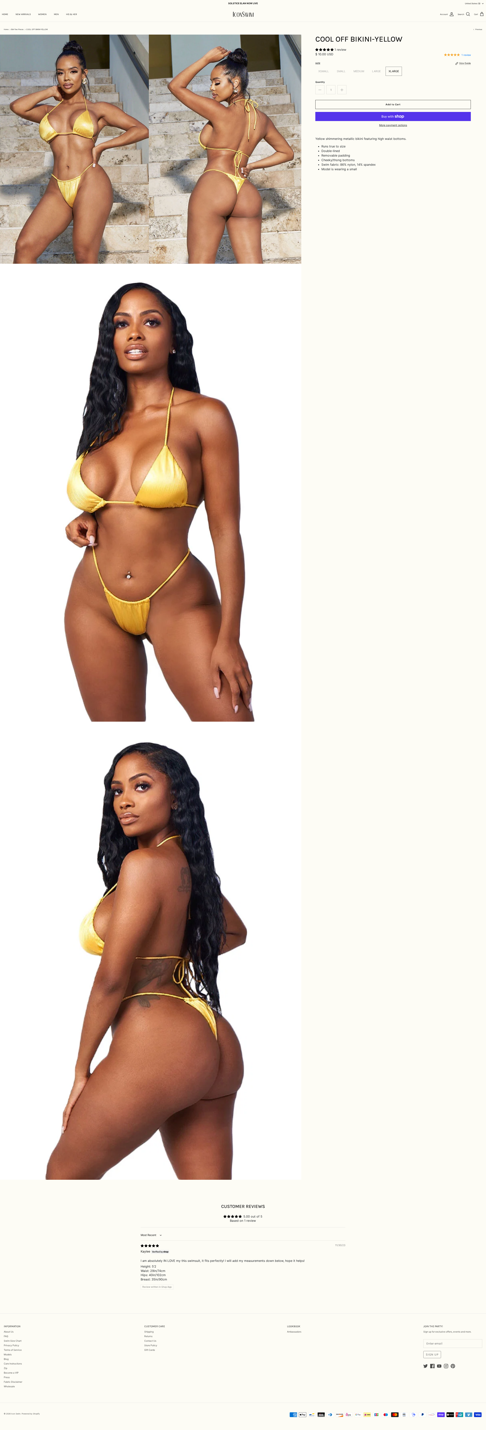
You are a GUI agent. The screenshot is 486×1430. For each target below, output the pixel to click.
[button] (325, 49)
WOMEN (42, 14)
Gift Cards (149, 1349)
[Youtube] (439, 1366)
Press (7, 1377)
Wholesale (9, 1386)
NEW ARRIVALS (23, 14)
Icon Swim (16, 1414)
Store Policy (150, 1345)
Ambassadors (294, 1331)
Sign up (432, 1354)
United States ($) (472, 3)
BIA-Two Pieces (17, 30)
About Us (8, 1331)
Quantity (320, 82)
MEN (56, 14)
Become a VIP (11, 1372)
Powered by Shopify (31, 1414)
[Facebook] (432, 1366)
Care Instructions (13, 1363)
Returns (148, 1336)
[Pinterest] (453, 1366)
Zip (5, 1368)
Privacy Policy (11, 1345)
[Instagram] (446, 1366)
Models (8, 1354)
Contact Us (150, 1340)
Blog (6, 1359)
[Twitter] (425, 1366)
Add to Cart (393, 104)
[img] (150, 1246)
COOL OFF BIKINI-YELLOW (37, 30)
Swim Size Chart (12, 1340)
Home (6, 30)
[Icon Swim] (243, 14)
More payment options (393, 125)
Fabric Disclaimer (13, 1381)
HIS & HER (71, 14)
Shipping (149, 1331)
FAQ (6, 1336)
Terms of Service (13, 1349)
